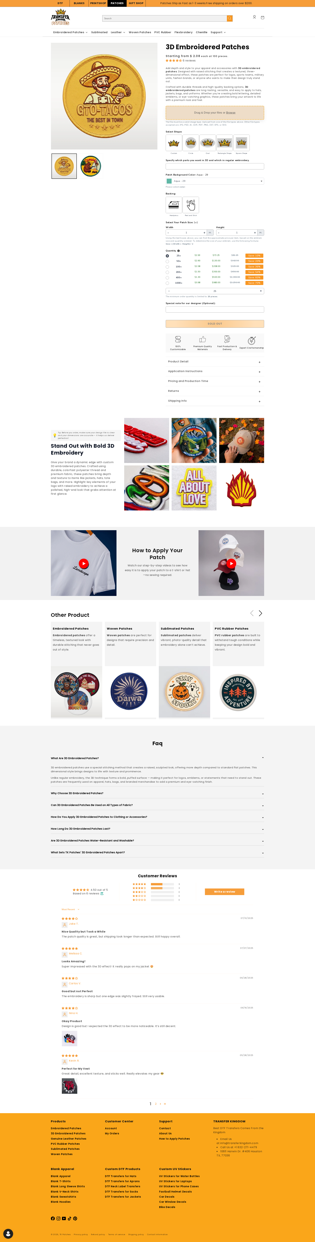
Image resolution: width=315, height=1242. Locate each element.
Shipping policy (136, 1234)
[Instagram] (58, 1219)
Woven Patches (62, 1154)
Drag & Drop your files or (215, 112)
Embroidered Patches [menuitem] (68, 32)
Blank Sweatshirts (63, 1196)
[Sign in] (254, 17)
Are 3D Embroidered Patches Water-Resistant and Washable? (157, 841)
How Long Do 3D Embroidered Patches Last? (157, 829)
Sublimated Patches (65, 1149)
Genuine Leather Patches (68, 1138)
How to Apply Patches (174, 1138)
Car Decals (167, 1196)
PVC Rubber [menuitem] (162, 32)
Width (169, 227)
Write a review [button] (224, 892)
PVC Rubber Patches (65, 1144)
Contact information (157, 1234)
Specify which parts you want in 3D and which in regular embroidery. (207, 160)
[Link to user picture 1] (69, 1038)
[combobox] (215, 181)
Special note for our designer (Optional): (191, 303)
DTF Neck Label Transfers (122, 1186)
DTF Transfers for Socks (121, 1191)
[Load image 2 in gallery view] (90, 166)
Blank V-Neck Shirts (64, 1191)
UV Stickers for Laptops (175, 1181)
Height (220, 227)
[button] (174, 60)
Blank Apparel (61, 1176)
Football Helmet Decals (175, 1191)
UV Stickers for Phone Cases (179, 1186)
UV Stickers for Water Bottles (179, 1176)
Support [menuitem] (216, 32)
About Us (165, 1133)
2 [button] (156, 1104)
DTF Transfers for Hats (120, 1176)
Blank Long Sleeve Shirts (68, 1186)
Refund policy (98, 1234)
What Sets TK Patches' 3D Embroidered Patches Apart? (157, 852)
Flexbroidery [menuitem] (184, 32)
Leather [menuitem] (116, 32)
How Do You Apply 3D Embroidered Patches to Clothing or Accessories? (157, 817)
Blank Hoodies (61, 1202)
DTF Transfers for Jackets (123, 1196)
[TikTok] (64, 1219)
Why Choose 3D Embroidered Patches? (157, 793)
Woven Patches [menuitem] (140, 32)
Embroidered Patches (66, 1128)
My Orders (112, 1133)
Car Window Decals (172, 1202)
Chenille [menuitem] (201, 32)
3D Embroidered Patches (68, 1133)
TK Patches (65, 1234)
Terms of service (116, 1234)
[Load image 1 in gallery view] (64, 166)
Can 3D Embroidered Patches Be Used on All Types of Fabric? (157, 805)
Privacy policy (81, 1234)
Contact (165, 1128)
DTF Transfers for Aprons (122, 1181)
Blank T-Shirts (61, 1181)
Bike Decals (167, 1207)
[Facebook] (53, 1219)
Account (111, 1128)
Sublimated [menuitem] (99, 32)
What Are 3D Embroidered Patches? (157, 758)
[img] (70, 919)
